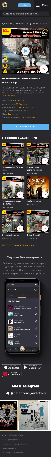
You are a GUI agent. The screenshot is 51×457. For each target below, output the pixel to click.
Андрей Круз (7, 238)
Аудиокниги (7, 24)
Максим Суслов (17, 101)
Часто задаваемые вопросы (13, 453)
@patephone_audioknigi (28, 393)
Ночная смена (28, 117)
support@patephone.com (12, 440)
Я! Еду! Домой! (33, 235)
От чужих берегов (10, 235)
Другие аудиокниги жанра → (18, 245)
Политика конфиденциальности (14, 444)
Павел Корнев (32, 205)
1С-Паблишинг (22, 104)
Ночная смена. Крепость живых (34, 168)
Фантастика (20, 24)
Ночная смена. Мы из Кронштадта (11, 202)
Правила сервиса (9, 448)
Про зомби (33, 24)
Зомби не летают (34, 201)
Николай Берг (10, 82)
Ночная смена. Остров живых (12, 168)
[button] (24, 5)
